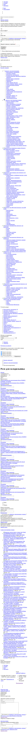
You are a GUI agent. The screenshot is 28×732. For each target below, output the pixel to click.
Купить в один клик (17, 715)
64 (20, 321)
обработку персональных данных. (17, 38)
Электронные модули (8, 332)
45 (11, 325)
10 (9, 314)
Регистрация (6, 9)
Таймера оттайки (7, 326)
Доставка (5, 1)
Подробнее (3, 388)
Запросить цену (13, 729)
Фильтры (5, 330)
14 (12, 326)
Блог (4, 4)
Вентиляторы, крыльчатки (9, 309)
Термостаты (6, 329)
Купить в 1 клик (5, 389)
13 (11, 317)
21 (15, 319)
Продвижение (19, 683)
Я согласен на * (14, 514)
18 (20, 327)
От (1, 338)
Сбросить (5, 343)
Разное (5, 322)
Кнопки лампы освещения (9, 316)
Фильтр (2, 372)
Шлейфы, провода (7, 331)
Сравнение (11, 389)
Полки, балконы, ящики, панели (11, 321)
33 (14, 332)
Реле (4, 323)
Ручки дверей (6, 325)
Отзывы (5, 3)
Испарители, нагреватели (9, 312)
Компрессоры (6, 317)
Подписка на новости (6, 345)
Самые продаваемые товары (7, 529)
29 (10, 329)
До (16, 338)
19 (17, 309)
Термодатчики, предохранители (11, 327)
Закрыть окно (4, 57)
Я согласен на (14, 38)
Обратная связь (4, 689)
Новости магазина (6, 352)
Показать (5, 342)
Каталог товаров (5, 67)
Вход (4, 8)
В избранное (4, 390)
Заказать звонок (4, 19)
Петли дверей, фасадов (9, 319)
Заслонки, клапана (8, 310)
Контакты (5, 5)
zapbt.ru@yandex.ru (20, 673)
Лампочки (5, 318)
